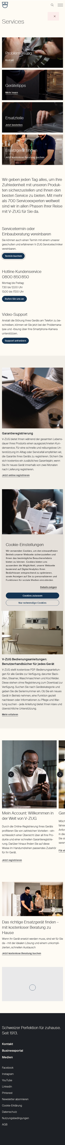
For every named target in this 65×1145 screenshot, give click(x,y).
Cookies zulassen (32, 595)
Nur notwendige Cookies (32, 602)
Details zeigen (48, 587)
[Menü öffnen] (60, 5)
